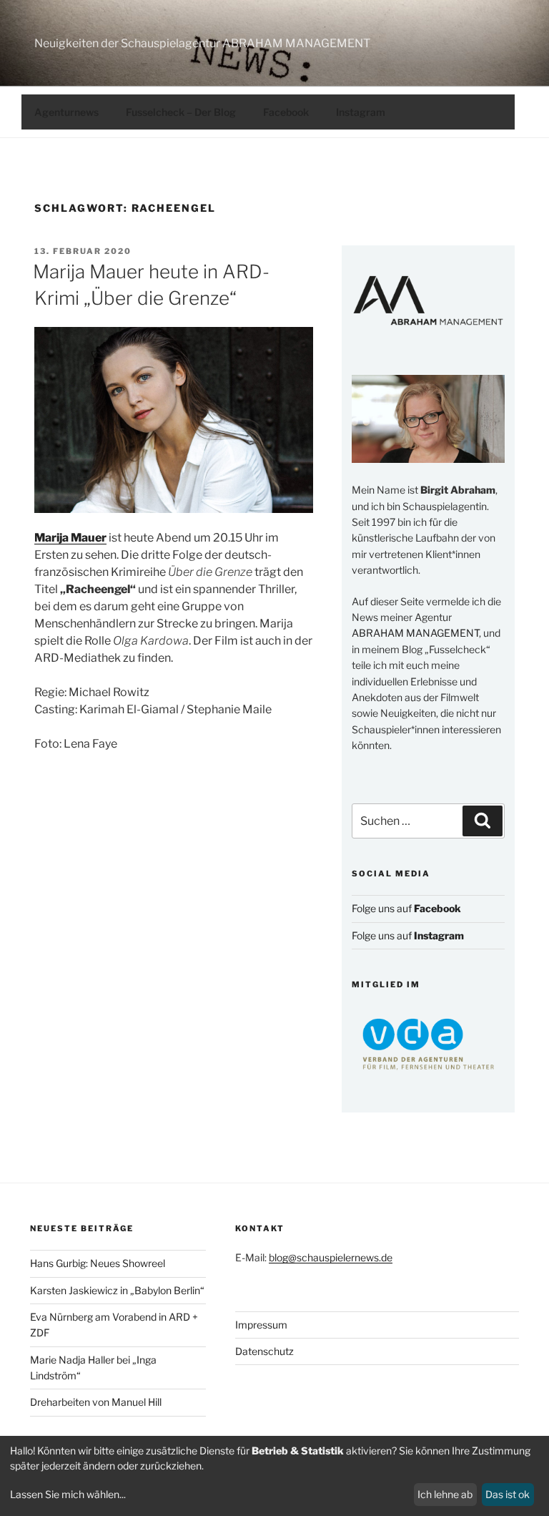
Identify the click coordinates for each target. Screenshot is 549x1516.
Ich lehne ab (445, 1494)
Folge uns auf (406, 908)
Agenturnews (66, 112)
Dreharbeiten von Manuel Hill (96, 1402)
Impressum (261, 1325)
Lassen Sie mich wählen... (68, 1494)
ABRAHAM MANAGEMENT (415, 633)
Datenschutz (264, 1351)
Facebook (286, 112)
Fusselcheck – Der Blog (181, 112)
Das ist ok (507, 1494)
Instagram (360, 112)
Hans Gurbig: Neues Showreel (97, 1263)
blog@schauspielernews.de (330, 1257)
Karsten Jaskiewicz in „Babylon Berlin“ (117, 1290)
